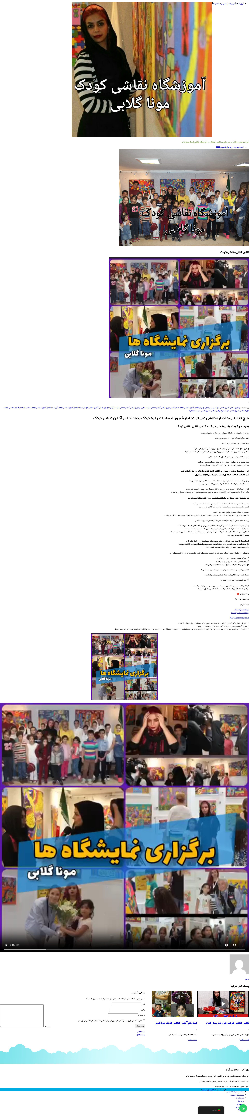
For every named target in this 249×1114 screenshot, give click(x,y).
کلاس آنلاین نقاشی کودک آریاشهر (65, 407)
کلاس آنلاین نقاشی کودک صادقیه (202, 410)
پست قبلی (141, 1031)
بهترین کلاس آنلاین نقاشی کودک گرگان (125, 407)
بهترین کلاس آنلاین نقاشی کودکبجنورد (94, 407)
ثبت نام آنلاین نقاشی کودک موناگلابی (176, 1023)
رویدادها (239, 3)
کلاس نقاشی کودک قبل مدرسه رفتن (227, 1023)
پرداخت (241, 1101)
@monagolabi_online (240, 612)
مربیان (237, 147)
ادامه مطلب (244, 1039)
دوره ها (230, 147)
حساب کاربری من (237, 1094)
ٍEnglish (216, 3)
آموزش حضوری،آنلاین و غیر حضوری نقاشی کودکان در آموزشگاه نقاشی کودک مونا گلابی (215, 142)
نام (143, 1004)
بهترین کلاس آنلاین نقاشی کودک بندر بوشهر (222, 407)
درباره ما (231, 3)
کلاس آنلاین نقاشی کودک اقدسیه (38, 407)
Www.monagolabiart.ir (239, 618)
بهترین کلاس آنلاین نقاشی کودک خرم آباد (188, 407)
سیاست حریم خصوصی (235, 1091)
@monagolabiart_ (241, 609)
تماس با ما (223, 3)
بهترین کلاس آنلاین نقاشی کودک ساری (156, 407)
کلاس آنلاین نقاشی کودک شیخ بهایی (230, 410)
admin (247, 979)
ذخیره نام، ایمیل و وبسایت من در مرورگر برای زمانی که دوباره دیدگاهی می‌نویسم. (110, 1020)
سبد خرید (240, 1097)
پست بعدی (141, 1034)
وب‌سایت (141, 1015)
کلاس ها (223, 147)
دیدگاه (47, 1026)
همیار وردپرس (208, 1089)
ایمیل (142, 1009)
